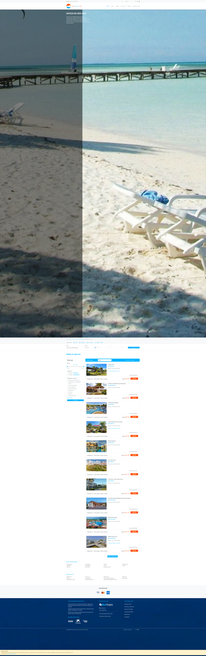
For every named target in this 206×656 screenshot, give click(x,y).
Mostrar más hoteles (112, 556)
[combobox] (75, 347)
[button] (101, 342)
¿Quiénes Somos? (127, 604)
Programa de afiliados (128, 611)
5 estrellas (70, 374)
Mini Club (70, 392)
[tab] (69, 342)
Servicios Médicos (72, 387)
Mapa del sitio (127, 614)
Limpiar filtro (75, 400)
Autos (112, 6)
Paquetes (129, 6)
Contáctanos (76, 1)
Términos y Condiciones (129, 606)
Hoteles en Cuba (71, 339)
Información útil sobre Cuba (105, 616)
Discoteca (70, 394)
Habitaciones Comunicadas (73, 380)
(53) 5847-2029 (103, 610)
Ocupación (111, 345)
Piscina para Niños (72, 395)
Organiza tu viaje (136, 6)
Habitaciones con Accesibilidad (74, 382)
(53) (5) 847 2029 (69, 1)
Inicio (67, 339)
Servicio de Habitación (72, 385)
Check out (98, 345)
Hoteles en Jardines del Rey (80, 339)
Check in (86, 345)
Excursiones (123, 6)
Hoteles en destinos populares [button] (71, 561)
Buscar (67, 345)
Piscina (69, 383)
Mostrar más (70, 397)
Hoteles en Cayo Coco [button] (70, 574)
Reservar (134, 378)
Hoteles (107, 6)
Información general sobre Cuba (105, 613)
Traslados (117, 6)
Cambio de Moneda (72, 388)
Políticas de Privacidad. (11, 653)
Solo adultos (70, 390)
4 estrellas (70, 373)
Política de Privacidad (128, 609)
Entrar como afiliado (128, 629)
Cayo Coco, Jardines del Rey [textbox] (72, 347)
